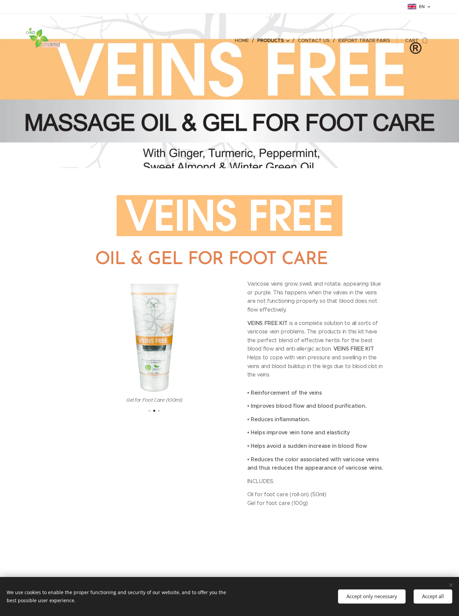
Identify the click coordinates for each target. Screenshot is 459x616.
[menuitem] (243, 40)
